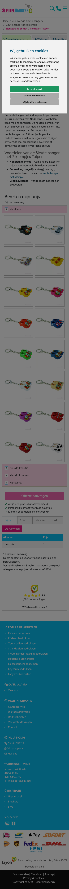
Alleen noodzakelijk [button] (34, 95)
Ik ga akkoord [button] (34, 89)
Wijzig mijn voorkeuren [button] (35, 102)
